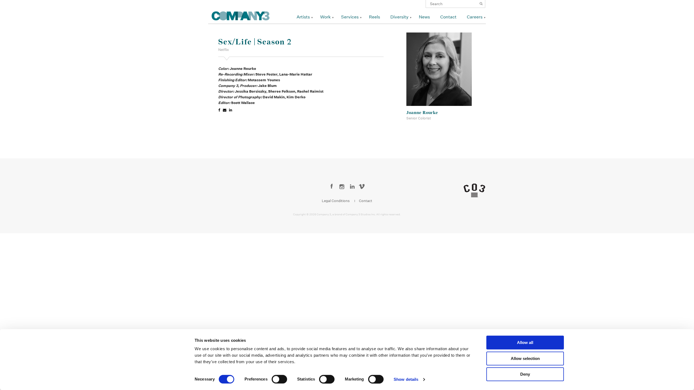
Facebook (331, 187)
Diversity (399, 17)
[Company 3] (240, 15)
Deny (525, 374)
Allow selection (525, 358)
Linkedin (352, 187)
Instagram (342, 187)
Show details (406, 379)
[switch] (279, 379)
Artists (303, 17)
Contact (448, 17)
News (424, 17)
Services (350, 17)
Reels (374, 17)
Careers (475, 17)
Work (325, 17)
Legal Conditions (336, 201)
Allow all (525, 342)
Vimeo (362, 187)
